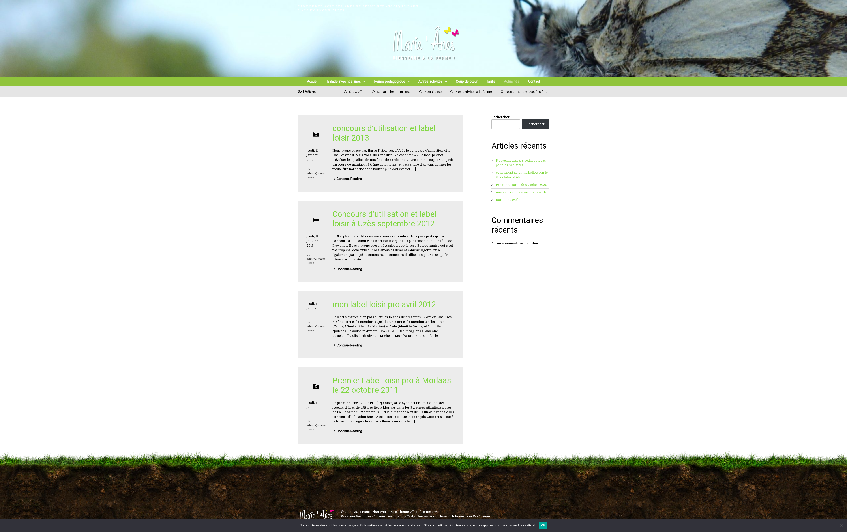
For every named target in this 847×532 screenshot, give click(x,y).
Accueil (312, 81)
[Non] (841, 525)
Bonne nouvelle (508, 199)
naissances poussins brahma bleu (522, 192)
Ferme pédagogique (389, 81)
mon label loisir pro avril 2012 (384, 304)
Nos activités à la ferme (473, 91)
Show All (355, 91)
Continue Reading (349, 179)
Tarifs (490, 81)
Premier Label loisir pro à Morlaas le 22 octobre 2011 (391, 385)
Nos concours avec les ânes (527, 91)
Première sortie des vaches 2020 (521, 184)
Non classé (433, 91)
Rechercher (500, 117)
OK (543, 525)
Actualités (511, 81)
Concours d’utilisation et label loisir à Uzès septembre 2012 (384, 219)
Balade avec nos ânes (344, 81)
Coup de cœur (467, 81)
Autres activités (430, 81)
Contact (534, 81)
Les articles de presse (393, 91)
